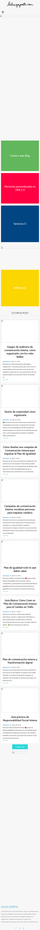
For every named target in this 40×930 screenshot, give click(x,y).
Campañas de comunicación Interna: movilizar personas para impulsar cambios (20, 509)
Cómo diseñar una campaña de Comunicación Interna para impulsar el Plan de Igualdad (20, 450)
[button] (20, 12)
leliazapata (6, 361)
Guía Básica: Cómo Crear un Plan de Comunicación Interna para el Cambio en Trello (20, 603)
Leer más (5, 379)
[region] (20, 78)
